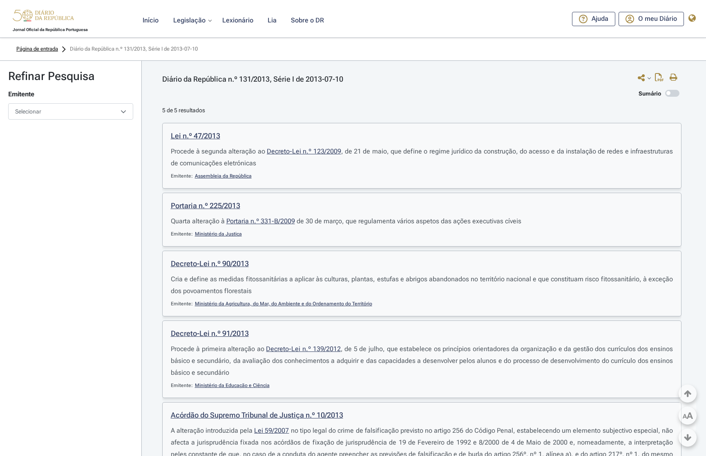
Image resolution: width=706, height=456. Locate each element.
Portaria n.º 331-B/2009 (260, 221)
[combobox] (70, 111)
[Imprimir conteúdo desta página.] (675, 77)
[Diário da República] (43, 17)
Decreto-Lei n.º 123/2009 (304, 151)
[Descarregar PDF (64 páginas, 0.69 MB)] (661, 79)
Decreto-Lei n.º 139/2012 (303, 349)
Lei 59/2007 (271, 430)
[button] (43, 17)
